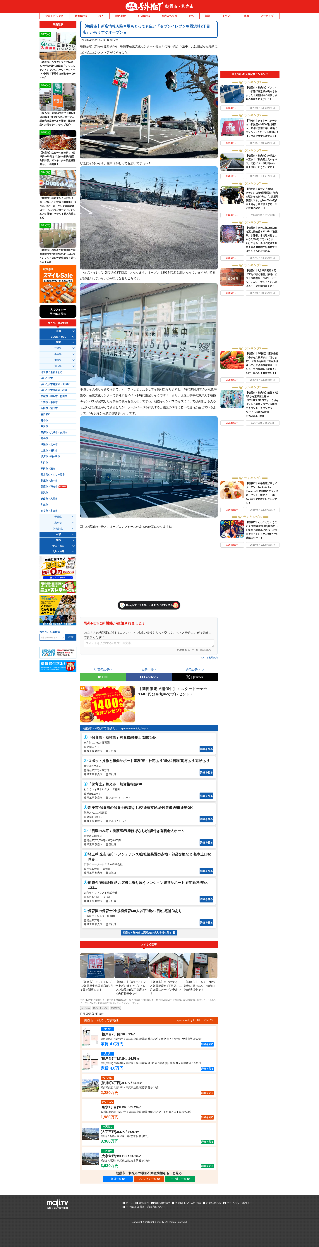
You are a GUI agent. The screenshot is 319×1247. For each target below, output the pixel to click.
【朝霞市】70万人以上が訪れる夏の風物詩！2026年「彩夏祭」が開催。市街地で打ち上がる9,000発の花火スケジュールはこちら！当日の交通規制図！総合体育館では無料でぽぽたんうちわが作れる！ (262, 239)
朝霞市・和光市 (179, 6)
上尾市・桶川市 (49, 450)
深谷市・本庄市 (49, 510)
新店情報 (115, 1007)
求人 (101, 15)
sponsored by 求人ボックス (135, 728)
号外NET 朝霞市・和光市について (145, 1206)
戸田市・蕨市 (48, 468)
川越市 (44, 504)
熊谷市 (44, 438)
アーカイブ (267, 15)
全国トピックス (54, 15)
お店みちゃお (169, 15)
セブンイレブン (100, 1007)
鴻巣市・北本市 (49, 444)
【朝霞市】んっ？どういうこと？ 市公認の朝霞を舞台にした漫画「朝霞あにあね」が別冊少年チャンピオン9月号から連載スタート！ (262, 530)
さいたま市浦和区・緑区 (54, 390)
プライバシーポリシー (240, 1202)
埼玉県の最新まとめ (51, 372)
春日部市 (45, 414)
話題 (207, 15)
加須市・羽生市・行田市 (54, 396)
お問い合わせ (214, 1202)
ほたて (102, 1013)
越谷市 (44, 420)
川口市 (44, 462)
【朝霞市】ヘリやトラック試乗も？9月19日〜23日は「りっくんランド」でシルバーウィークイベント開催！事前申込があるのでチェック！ (58, 69)
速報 (246, 15)
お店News (144, 15)
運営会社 (144, 1202)
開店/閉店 (120, 15)
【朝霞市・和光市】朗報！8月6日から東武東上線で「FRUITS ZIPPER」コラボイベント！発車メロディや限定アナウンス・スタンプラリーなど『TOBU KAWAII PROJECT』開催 (262, 404)
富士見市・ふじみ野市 (53, 474)
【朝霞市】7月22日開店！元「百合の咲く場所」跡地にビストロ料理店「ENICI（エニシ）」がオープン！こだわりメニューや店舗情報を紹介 (261, 278)
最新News (81, 15)
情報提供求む (162, 1202)
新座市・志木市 (49, 480)
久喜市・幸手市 (49, 402)
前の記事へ (104, 669)
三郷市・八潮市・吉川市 (54, 432)
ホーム (130, 1202)
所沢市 (44, 492)
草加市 (44, 426)
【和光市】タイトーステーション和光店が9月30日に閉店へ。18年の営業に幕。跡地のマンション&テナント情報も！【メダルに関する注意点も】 (262, 128)
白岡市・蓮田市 (49, 408)
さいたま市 (47, 378)
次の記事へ (193, 669)
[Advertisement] (249, 46)
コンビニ (85, 1007)
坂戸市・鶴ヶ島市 (50, 456)
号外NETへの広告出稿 (188, 1202)
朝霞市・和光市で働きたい (101, 728)
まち (191, 15)
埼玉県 (114, 40)
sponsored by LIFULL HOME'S (194, 1020)
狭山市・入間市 (49, 498)
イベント (227, 15)
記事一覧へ (149, 669)
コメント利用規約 (209, 657)
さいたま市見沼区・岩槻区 (55, 384)
